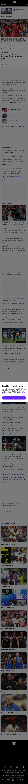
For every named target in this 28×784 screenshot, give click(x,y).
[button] (14, 398)
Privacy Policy (21, 390)
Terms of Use (20, 388)
